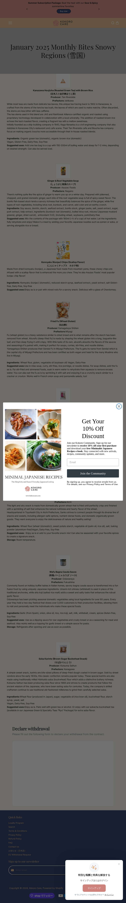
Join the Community (93, 473)
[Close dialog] (119, 406)
